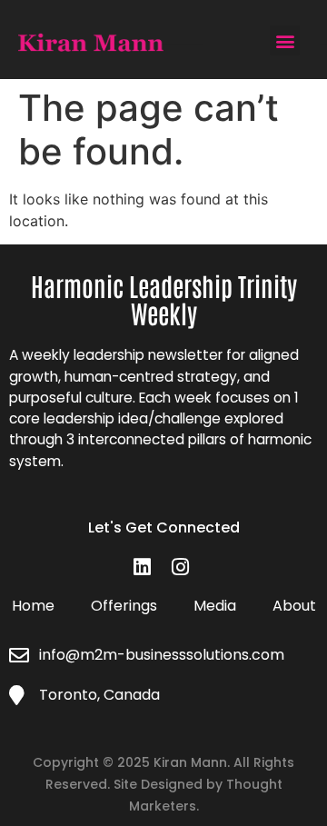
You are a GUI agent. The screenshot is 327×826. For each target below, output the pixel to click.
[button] (285, 40)
